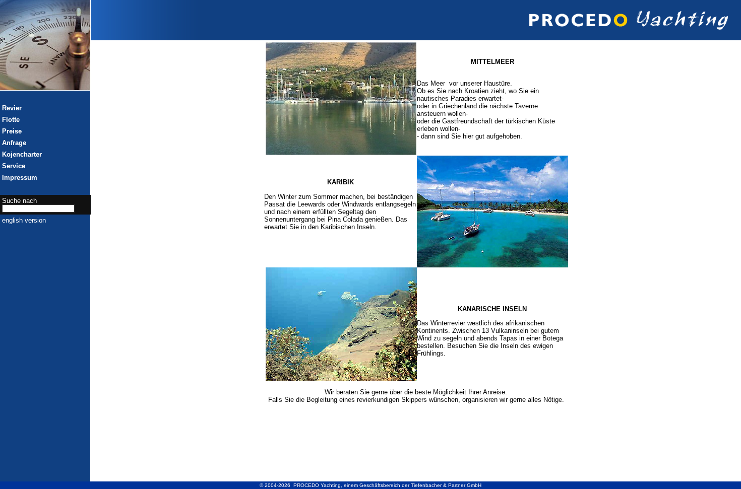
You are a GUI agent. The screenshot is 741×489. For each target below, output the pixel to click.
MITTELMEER (492, 61)
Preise (12, 131)
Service (13, 166)
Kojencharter (22, 154)
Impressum (19, 177)
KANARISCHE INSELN (492, 309)
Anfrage (14, 143)
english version (24, 220)
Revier (12, 108)
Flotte (11, 119)
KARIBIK (340, 182)
